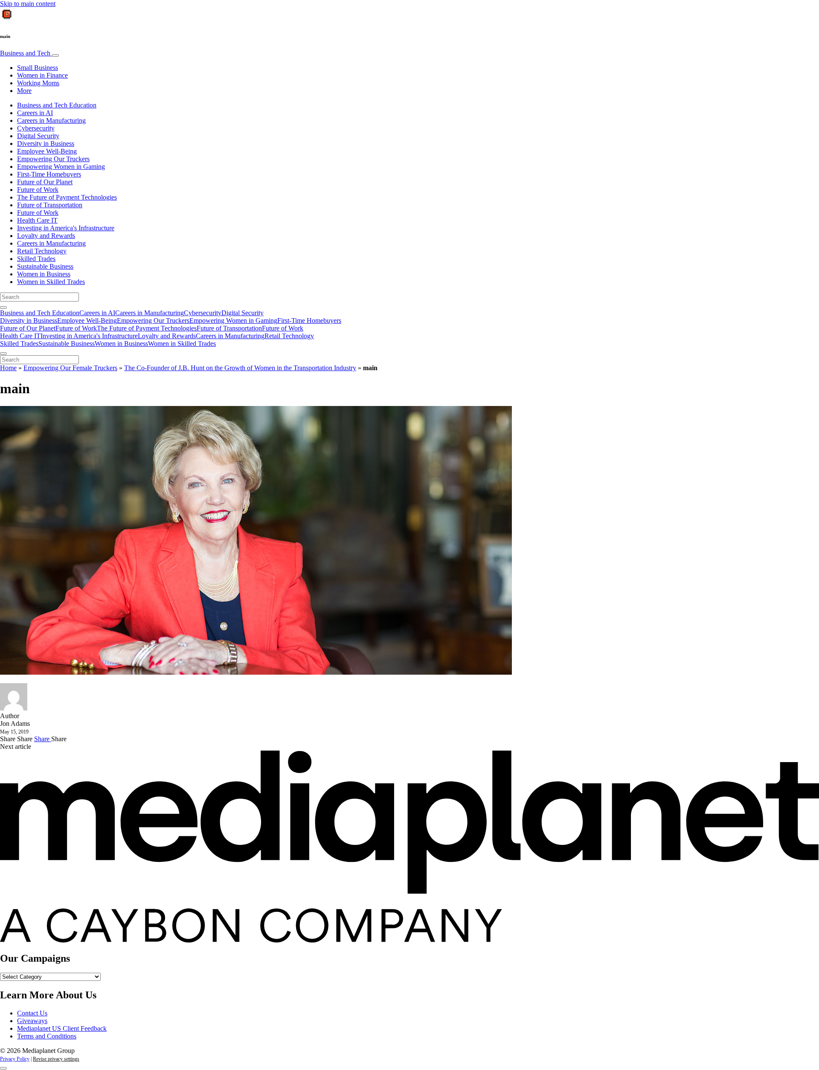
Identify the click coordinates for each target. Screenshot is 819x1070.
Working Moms (38, 83)
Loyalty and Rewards (46, 235)
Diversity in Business (45, 143)
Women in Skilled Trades (51, 281)
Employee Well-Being (47, 151)
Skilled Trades (36, 258)
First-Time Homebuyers (49, 174)
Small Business (37, 67)
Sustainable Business (45, 266)
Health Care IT (37, 220)
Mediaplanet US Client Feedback (62, 1028)
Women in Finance (42, 75)
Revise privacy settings (56, 1059)
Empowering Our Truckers (53, 158)
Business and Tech (26, 53)
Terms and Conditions (46, 1036)
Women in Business (43, 274)
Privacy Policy (14, 1059)
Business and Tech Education (56, 105)
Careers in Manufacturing (51, 120)
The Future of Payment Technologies (67, 197)
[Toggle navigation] (55, 55)
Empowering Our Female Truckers (70, 367)
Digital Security (38, 135)
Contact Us (32, 1013)
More (24, 90)
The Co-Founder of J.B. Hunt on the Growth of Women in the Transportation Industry (240, 367)
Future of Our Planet (45, 182)
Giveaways (32, 1020)
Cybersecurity (36, 128)
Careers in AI (35, 112)
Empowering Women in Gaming (61, 166)
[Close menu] (3, 353)
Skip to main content (27, 3)
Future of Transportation (49, 205)
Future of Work (37, 189)
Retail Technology (42, 251)
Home (8, 367)
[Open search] (3, 307)
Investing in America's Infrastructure (65, 228)
